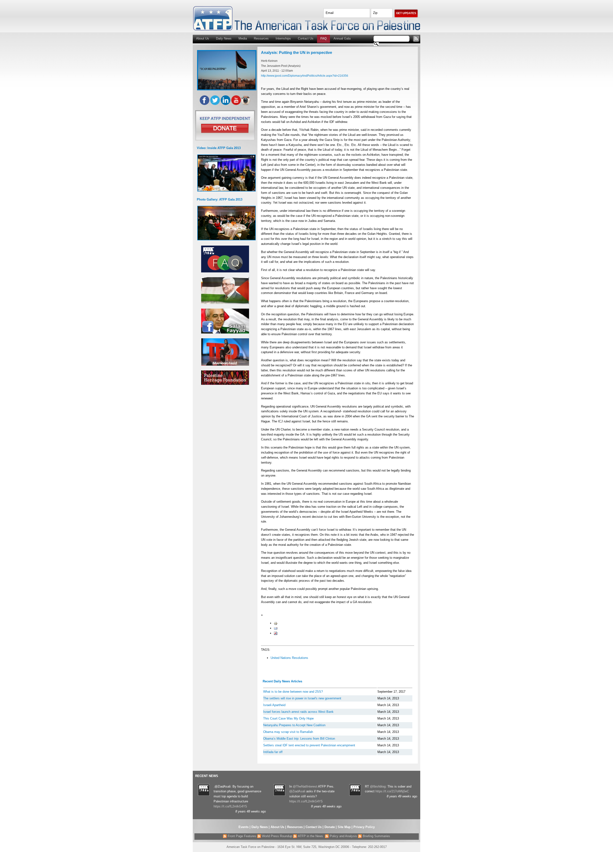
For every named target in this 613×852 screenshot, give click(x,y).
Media (242, 38)
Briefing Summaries (376, 836)
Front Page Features (241, 836)
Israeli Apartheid (274, 705)
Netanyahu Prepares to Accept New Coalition (294, 725)
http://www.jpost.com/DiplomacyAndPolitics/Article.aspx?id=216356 (304, 75)
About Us (202, 38)
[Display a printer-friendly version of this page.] (276, 623)
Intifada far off (273, 752)
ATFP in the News (310, 836)
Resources (261, 38)
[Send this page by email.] (276, 628)
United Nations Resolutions (289, 658)
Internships (283, 38)
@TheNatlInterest (305, 786)
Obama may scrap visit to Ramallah (288, 732)
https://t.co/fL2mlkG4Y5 (230, 806)
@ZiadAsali (297, 791)
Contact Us (305, 38)
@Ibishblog (378, 786)
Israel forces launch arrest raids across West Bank (298, 712)
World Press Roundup (276, 836)
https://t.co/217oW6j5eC (392, 791)
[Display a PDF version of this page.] (276, 633)
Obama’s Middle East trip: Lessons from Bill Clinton (299, 738)
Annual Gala (342, 38)
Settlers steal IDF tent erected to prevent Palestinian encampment (309, 745)
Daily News (224, 38)
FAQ (323, 38)
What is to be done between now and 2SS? (293, 691)
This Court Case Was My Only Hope (288, 718)
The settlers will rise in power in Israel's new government (302, 698)
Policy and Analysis (343, 836)
